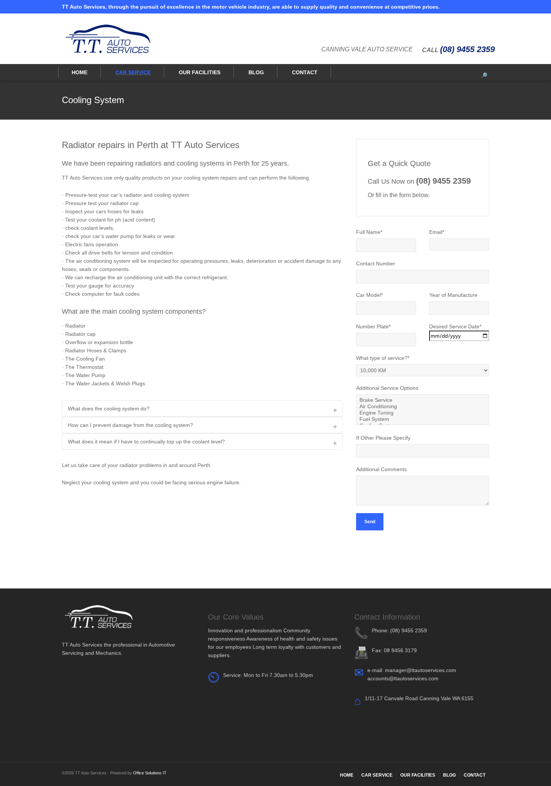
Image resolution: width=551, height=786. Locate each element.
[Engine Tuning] (423, 413)
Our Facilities (199, 72)
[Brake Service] (423, 400)
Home (79, 72)
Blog (256, 72)
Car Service (133, 72)
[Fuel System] (423, 419)
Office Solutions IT (149, 773)
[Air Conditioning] (423, 406)
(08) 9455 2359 (467, 49)
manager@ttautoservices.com (420, 670)
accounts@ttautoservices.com (403, 678)
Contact (304, 72)
